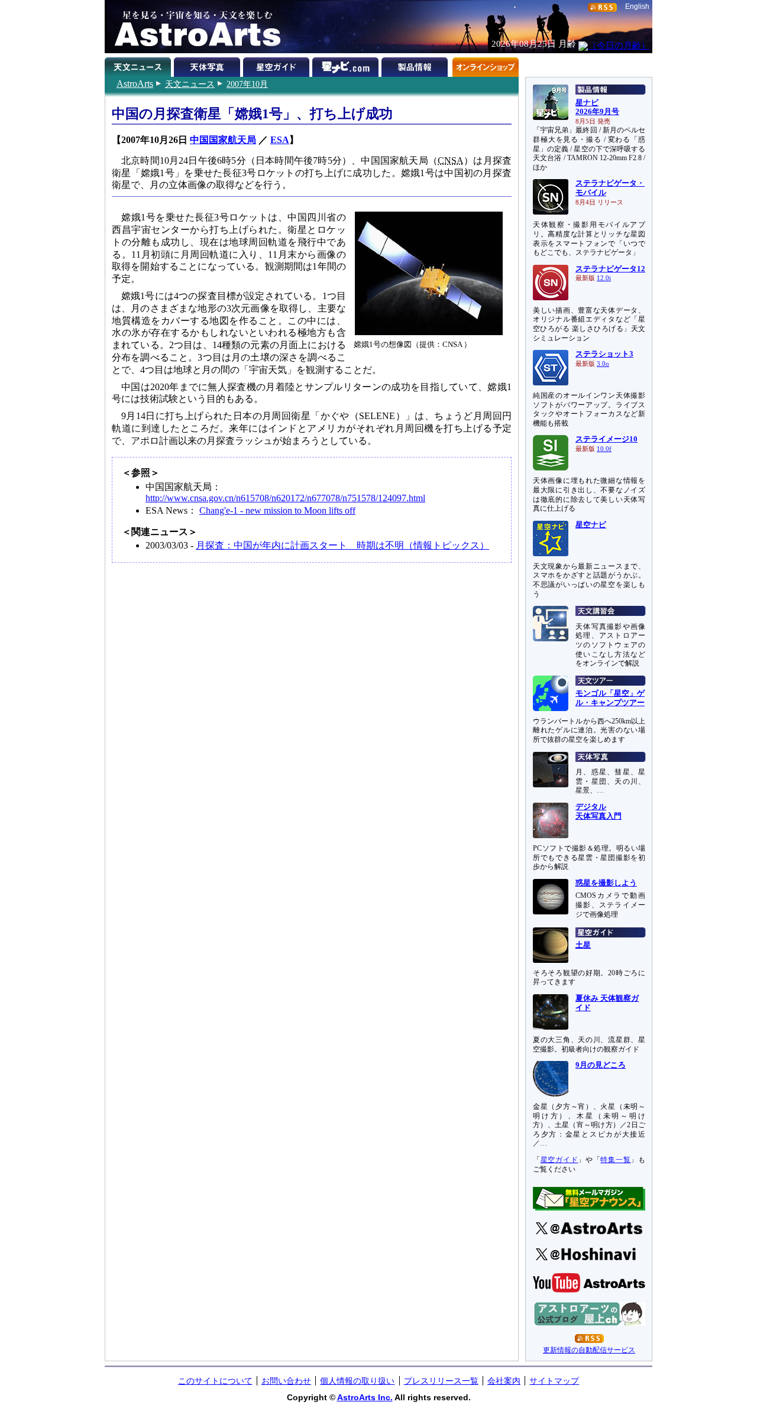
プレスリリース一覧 (441, 1380)
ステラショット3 (604, 354)
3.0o (603, 364)
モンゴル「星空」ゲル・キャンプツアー (610, 698)
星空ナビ (590, 525)
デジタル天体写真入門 (598, 811)
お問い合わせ (286, 1380)
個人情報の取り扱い (357, 1380)
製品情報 (416, 65)
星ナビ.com (346, 65)
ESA (279, 140)
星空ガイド (277, 65)
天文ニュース (190, 84)
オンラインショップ (485, 65)
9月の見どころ (600, 1065)
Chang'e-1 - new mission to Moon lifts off (277, 510)
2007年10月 (247, 84)
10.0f (604, 449)
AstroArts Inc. (365, 1397)
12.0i (604, 278)
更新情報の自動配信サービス (589, 1350)
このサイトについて (215, 1380)
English (637, 6)
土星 (583, 945)
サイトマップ (554, 1380)
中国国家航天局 (223, 140)
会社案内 (503, 1380)
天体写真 (208, 65)
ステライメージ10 (606, 439)
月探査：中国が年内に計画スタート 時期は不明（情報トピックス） (342, 545)
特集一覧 (615, 1160)
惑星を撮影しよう (606, 883)
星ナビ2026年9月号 (597, 107)
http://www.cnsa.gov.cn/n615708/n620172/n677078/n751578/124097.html (285, 498)
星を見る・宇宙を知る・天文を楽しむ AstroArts (193, 26)
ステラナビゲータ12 (610, 269)
